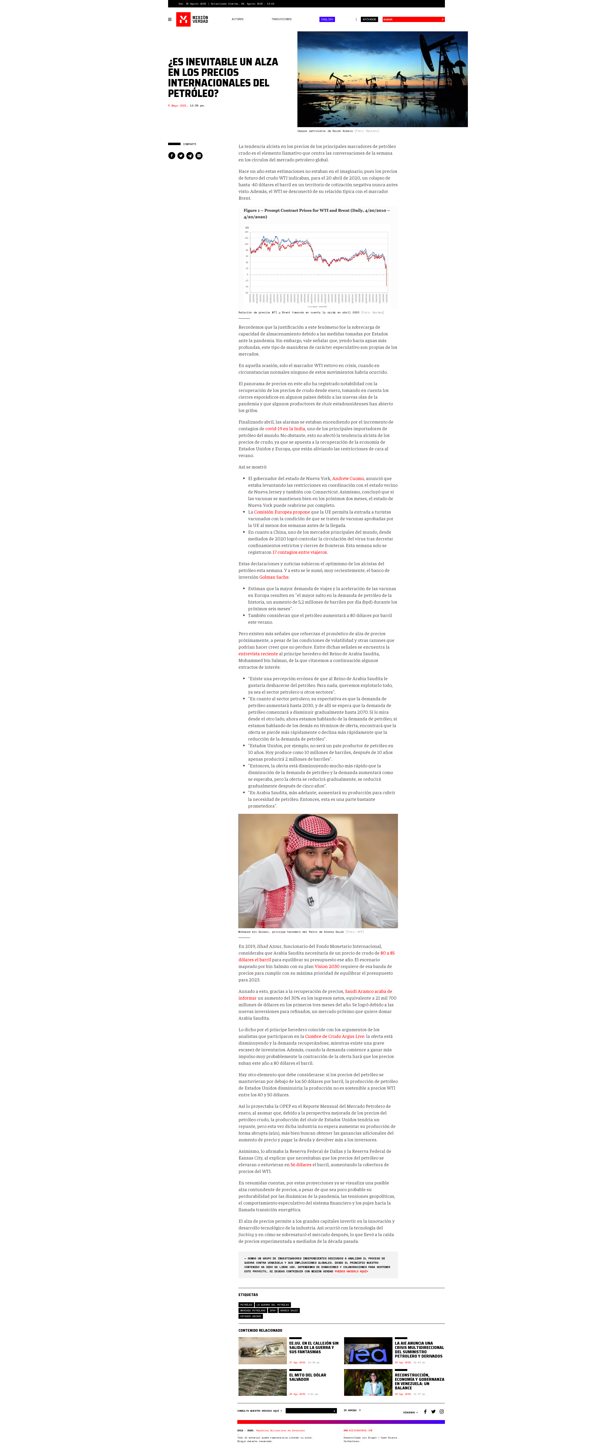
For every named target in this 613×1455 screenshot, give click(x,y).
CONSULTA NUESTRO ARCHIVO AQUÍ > (260, 1411)
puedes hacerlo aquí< (351, 1271)
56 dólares (301, 1164)
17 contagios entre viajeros (299, 552)
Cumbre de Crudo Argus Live (334, 1036)
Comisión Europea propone (282, 512)
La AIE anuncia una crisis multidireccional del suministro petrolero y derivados (419, 1349)
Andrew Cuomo (348, 478)
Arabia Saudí (289, 1310)
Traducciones (282, 19)
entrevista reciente (258, 653)
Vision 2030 (327, 966)
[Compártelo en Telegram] (189, 155)
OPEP (273, 1310)
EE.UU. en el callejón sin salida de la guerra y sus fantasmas (314, 1347)
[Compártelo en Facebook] (171, 155)
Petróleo (246, 1305)
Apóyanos (369, 19)
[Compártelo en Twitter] (180, 155)
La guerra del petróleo (273, 1305)
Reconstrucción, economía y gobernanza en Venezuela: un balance (419, 1381)
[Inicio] (192, 19)
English (327, 19)
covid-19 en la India (285, 428)
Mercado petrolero (252, 1310)
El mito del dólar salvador (307, 1377)
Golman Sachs (273, 577)
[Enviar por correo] (199, 155)
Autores (238, 19)
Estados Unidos (250, 1316)
